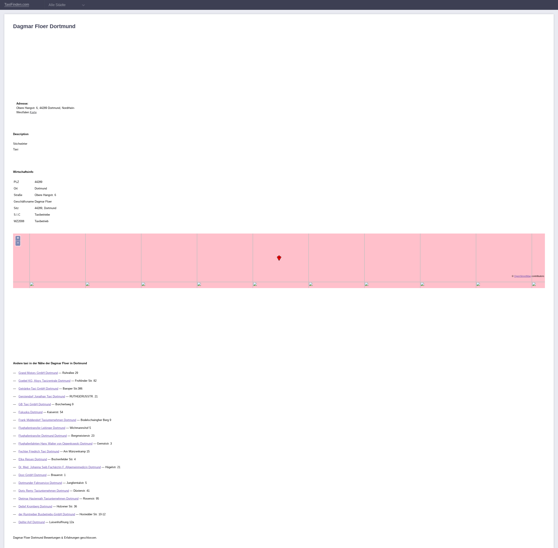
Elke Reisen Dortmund (33, 459)
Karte (33, 112)
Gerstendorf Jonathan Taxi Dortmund (42, 396)
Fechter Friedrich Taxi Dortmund (39, 451)
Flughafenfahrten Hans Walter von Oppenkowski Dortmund (55, 443)
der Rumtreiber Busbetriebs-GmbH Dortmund (47, 514)
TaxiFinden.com (16, 4)
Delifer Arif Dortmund (32, 522)
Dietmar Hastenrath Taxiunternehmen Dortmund (48, 498)
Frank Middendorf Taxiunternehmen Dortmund (47, 420)
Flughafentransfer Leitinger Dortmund (42, 427)
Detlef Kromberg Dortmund (35, 506)
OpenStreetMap (522, 276)
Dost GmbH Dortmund (32, 475)
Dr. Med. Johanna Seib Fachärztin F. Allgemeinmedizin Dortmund (60, 467)
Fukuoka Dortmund (31, 412)
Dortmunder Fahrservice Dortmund (40, 482)
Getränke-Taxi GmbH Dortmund (38, 388)
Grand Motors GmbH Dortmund (38, 372)
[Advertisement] (144, 62)
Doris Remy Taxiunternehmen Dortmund (44, 490)
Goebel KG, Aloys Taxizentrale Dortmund (44, 380)
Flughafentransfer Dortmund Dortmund (43, 435)
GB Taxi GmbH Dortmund (35, 404)
